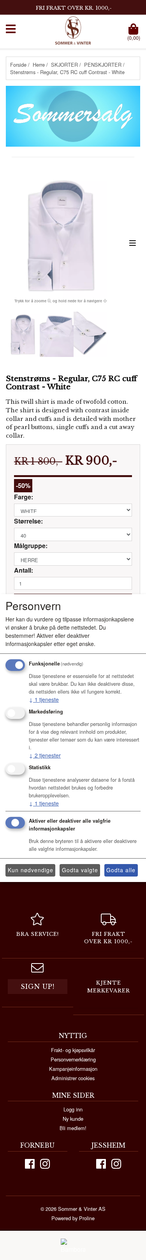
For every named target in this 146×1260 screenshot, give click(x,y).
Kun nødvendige (30, 870)
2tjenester (45, 755)
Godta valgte (80, 870)
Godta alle (120, 870)
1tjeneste (44, 699)
